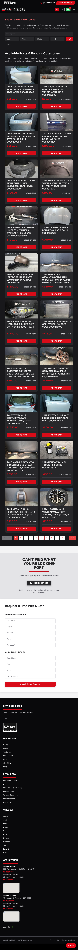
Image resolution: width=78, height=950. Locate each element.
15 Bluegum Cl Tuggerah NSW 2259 (17, 898)
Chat (72, 946)
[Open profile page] (62, 9)
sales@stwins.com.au (10, 874)
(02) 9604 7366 (41, 583)
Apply (69, 39)
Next (72, 538)
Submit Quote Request (30, 684)
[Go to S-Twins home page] (13, 9)
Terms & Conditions (68, 940)
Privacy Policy (55, 940)
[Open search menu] (57, 9)
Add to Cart (21, 106)
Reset (8, 44)
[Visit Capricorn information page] (9, 3)
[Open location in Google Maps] (11, 888)
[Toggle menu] (74, 9)
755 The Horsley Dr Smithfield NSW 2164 (19, 869)
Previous (7, 538)
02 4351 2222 (8, 901)
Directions (9, 879)
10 (62, 538)
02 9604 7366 (49, 3)
